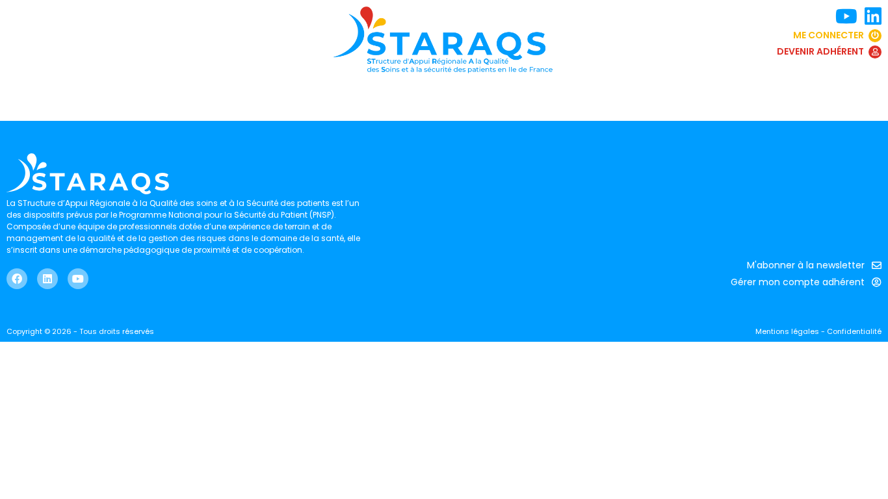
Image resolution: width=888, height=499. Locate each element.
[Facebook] (17, 278)
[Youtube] (78, 278)
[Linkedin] (47, 278)
